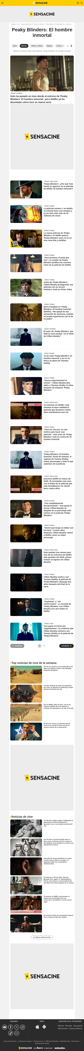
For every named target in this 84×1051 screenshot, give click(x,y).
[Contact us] (17, 1033)
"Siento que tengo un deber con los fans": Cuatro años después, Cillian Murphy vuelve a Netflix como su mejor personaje (59, 533)
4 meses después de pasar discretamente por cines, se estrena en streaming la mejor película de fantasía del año (58, 687)
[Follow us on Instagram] (23, 1027)
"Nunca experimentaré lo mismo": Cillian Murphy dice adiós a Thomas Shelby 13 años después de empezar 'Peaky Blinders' (58, 385)
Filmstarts (68, 1026)
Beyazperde (78, 1026)
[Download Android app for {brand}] (45, 1026)
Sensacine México (75, 1028)
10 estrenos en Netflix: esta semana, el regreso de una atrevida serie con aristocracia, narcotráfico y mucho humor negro (58, 898)
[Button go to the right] (71, 46)
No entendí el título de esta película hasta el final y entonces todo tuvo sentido (58, 916)
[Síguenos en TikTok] (11, 1033)
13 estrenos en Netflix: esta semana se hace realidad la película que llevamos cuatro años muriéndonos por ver (57, 408)
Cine (18, 24)
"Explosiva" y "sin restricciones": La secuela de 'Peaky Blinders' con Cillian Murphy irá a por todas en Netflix (57, 606)
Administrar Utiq (65, 1041)
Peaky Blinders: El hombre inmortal (55, 24)
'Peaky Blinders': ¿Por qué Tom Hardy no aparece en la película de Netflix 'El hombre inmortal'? (58, 186)
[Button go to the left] (67, 46)
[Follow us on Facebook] (11, 1027)
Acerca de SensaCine (10, 1041)
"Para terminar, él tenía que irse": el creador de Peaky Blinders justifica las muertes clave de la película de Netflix (57, 261)
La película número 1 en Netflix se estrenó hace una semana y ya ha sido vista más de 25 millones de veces (58, 212)
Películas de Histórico (38, 24)
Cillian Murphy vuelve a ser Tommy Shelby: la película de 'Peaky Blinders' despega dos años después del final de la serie (57, 582)
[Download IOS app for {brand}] (38, 1026)
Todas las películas (26, 24)
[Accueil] (40, 3)
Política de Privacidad (51, 1041)
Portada (13, 24)
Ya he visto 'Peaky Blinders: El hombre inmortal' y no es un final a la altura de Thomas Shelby (58, 359)
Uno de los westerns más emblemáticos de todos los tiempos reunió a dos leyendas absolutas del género (58, 668)
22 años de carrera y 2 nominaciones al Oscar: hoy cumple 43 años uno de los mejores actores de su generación (57, 725)
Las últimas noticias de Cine (42, 937)
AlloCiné (61, 1026)
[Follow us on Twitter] (17, 1027)
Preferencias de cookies (42, 1043)
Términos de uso (39, 1041)
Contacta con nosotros (25, 1041)
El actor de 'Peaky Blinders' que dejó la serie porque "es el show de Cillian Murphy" (59, 333)
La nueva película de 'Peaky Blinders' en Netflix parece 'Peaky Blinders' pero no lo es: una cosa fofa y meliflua (58, 236)
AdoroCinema (63, 1028)
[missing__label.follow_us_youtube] (5, 1027)
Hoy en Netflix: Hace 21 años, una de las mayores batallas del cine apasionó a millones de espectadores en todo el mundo (59, 706)
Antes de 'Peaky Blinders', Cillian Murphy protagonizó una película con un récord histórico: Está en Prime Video (58, 286)
